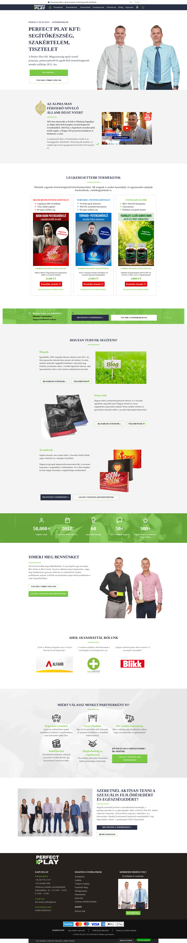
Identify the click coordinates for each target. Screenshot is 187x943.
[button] (51, 284)
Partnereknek (85, 7)
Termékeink (58, 7)
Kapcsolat (129, 7)
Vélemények (111, 7)
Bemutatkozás (71, 7)
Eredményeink (98, 7)
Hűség (120, 7)
